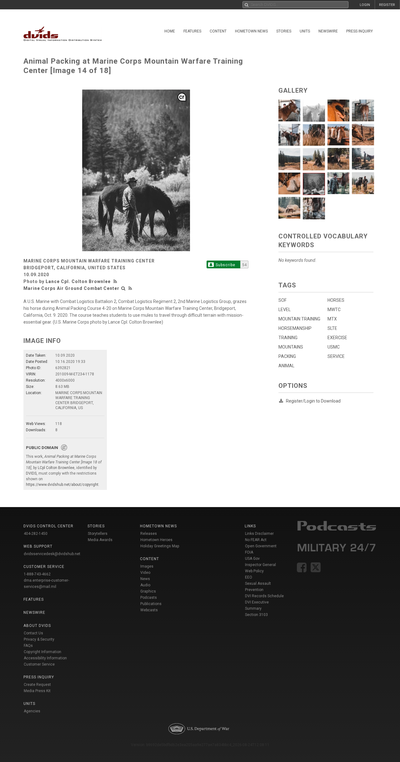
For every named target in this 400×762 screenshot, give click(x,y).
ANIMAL (286, 365)
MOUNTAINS (290, 346)
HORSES (336, 300)
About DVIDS (37, 625)
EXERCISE (337, 337)
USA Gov (252, 558)
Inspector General (260, 565)
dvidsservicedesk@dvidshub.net (52, 554)
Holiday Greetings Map (159, 546)
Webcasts (149, 610)
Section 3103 (256, 615)
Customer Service (39, 664)
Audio (145, 585)
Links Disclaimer (259, 533)
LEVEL (284, 309)
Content (218, 31)
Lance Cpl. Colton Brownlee (78, 281)
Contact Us (33, 633)
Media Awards (100, 540)
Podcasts (148, 597)
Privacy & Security (39, 639)
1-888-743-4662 (37, 574)
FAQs (28, 645)
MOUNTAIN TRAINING (299, 318)
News (145, 579)
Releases (148, 533)
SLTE (332, 328)
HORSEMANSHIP (295, 328)
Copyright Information (42, 652)
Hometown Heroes (156, 540)
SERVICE (336, 356)
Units (305, 31)
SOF (282, 300)
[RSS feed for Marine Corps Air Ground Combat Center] (130, 288)
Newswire (328, 31)
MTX (332, 318)
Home (169, 31)
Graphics (148, 591)
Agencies (32, 711)
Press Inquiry (359, 31)
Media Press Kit (37, 691)
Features (192, 31)
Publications (151, 604)
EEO (248, 577)
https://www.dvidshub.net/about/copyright (62, 484)
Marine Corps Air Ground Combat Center (71, 288)
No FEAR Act (256, 540)
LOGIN (365, 5)
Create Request (37, 684)
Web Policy (254, 571)
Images (146, 566)
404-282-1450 (36, 533)
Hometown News (251, 31)
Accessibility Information (45, 658)
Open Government (261, 546)
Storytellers (98, 533)
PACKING (287, 356)
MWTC (334, 309)
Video (145, 572)
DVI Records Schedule (264, 596)
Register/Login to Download (313, 400)
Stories (283, 31)
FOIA (249, 552)
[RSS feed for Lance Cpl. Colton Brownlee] (115, 281)
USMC (334, 346)
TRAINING (288, 337)
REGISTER (387, 5)
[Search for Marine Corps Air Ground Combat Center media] (123, 288)
